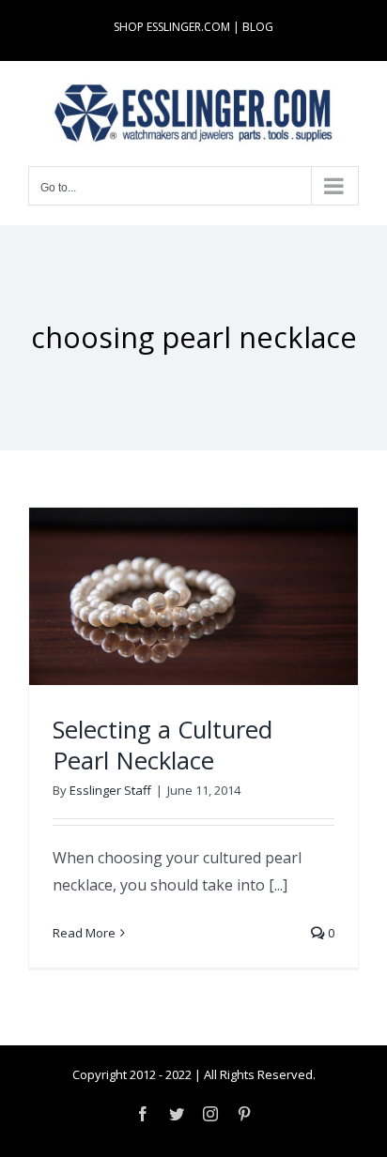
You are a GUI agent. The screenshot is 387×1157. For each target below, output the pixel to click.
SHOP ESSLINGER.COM (172, 27)
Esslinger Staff (110, 790)
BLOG (257, 27)
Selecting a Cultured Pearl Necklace (162, 745)
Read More (84, 932)
